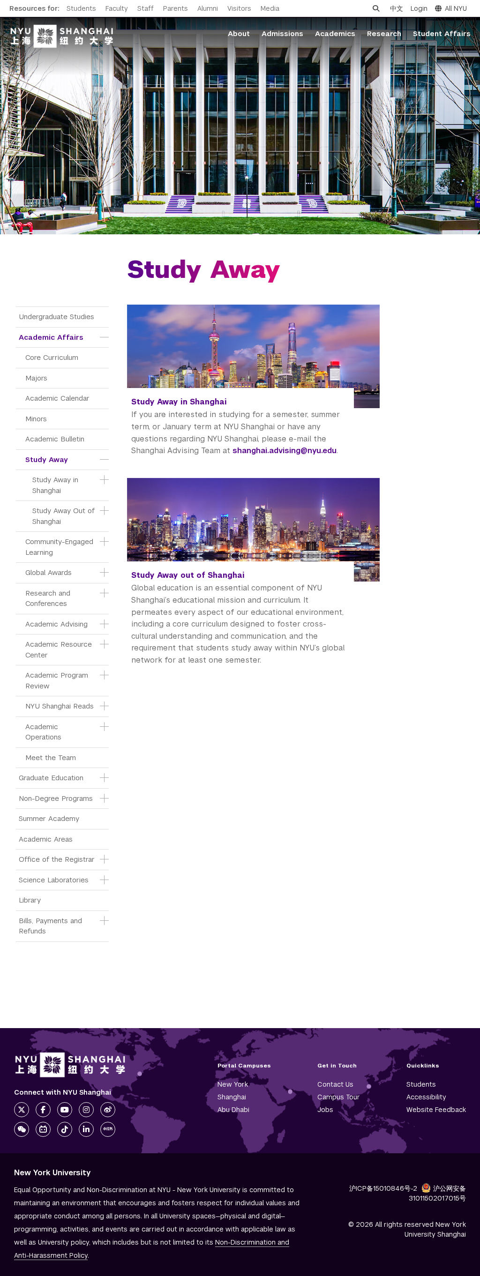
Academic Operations (43, 732)
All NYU (456, 8)
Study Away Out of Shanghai (63, 516)
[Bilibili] (43, 1129)
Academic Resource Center (59, 649)
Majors (36, 377)
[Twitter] (21, 1109)
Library (30, 899)
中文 (396, 8)
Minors (36, 418)
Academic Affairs (51, 337)
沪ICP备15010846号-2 (383, 1188)
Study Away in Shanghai (56, 485)
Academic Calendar (57, 398)
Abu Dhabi (233, 1109)
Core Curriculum (51, 357)
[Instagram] (86, 1109)
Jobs (325, 1109)
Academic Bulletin (54, 438)
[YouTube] (64, 1109)
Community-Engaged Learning (60, 547)
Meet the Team (50, 757)
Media (270, 8)
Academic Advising (56, 623)
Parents (175, 8)
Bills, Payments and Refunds (51, 926)
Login (419, 8)
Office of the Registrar (57, 859)
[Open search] (376, 8)
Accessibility (426, 1097)
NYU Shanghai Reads (59, 705)
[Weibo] (107, 1109)
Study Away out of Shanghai (188, 575)
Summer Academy (49, 818)
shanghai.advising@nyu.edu (284, 450)
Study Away (46, 459)
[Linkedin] (86, 1129)
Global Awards (48, 572)
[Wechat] (21, 1129)
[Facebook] (43, 1109)
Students (81, 8)
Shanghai (232, 1097)
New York (233, 1084)
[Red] (107, 1129)
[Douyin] (64, 1129)
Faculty (116, 8)
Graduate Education (51, 777)
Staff (145, 8)
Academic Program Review (57, 680)
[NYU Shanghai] (70, 1065)
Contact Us (335, 1084)
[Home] (61, 36)
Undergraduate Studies (56, 316)
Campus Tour (338, 1097)
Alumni (207, 8)
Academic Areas (46, 839)
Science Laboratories (54, 879)
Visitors (239, 8)
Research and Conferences (49, 598)
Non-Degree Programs (56, 798)
